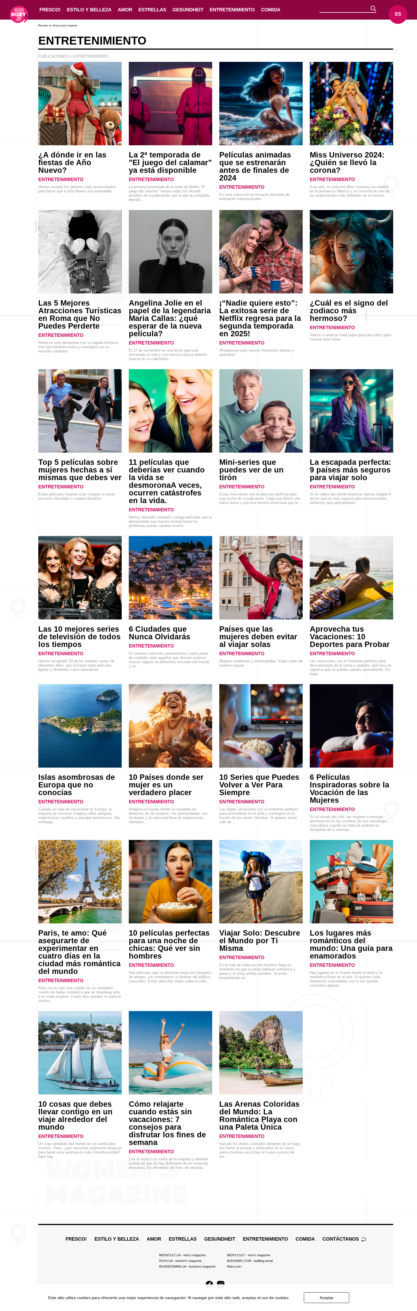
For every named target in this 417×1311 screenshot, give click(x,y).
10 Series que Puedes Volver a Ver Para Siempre (259, 785)
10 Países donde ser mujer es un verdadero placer (166, 785)
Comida (270, 9)
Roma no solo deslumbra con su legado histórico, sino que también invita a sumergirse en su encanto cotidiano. (78, 347)
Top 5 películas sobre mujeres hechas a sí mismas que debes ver (80, 470)
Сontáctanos (341, 1239)
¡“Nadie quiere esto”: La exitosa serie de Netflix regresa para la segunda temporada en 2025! (260, 318)
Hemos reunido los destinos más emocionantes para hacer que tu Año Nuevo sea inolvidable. (77, 189)
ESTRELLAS (152, 9)
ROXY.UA (180, 1260)
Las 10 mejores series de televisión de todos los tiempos (79, 637)
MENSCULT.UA (182, 1255)
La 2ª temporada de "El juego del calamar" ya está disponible (170, 163)
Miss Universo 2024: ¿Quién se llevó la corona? (347, 163)
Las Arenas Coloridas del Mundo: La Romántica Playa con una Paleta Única (259, 1115)
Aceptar (327, 1297)
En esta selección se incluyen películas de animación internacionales (254, 196)
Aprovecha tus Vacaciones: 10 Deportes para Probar (350, 637)
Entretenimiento (232, 9)
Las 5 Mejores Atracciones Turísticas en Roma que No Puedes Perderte (79, 314)
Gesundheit (187, 9)
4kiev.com (235, 1266)
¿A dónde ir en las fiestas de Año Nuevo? (72, 163)
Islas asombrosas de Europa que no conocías (76, 785)
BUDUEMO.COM (250, 1260)
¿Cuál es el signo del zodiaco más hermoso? (349, 311)
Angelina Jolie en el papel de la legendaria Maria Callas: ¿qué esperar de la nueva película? (170, 318)
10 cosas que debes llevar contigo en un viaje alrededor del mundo (75, 1115)
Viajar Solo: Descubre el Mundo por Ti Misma (259, 941)
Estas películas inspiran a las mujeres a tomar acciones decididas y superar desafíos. (76, 496)
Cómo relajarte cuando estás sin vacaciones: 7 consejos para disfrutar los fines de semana (167, 1123)
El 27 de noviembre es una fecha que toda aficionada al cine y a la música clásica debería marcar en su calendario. (168, 354)
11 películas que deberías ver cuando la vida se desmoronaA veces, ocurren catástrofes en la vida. (167, 481)
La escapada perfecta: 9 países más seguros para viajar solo (350, 470)
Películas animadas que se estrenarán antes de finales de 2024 (255, 166)
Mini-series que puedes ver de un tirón (251, 470)
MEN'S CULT (248, 1255)
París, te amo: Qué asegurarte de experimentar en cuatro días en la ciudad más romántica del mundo (79, 952)
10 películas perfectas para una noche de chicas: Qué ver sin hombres (169, 944)
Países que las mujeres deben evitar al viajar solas (258, 637)
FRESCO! (50, 9)
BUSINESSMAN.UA (187, 1266)
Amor (125, 9)
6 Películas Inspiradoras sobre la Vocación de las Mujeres (349, 788)
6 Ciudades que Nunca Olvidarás (159, 633)
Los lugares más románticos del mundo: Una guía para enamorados (351, 944)
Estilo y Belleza (89, 9)
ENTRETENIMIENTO (60, 179)
